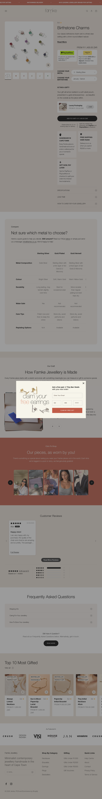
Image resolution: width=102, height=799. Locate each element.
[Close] (83, 383)
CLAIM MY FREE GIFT (67, 410)
